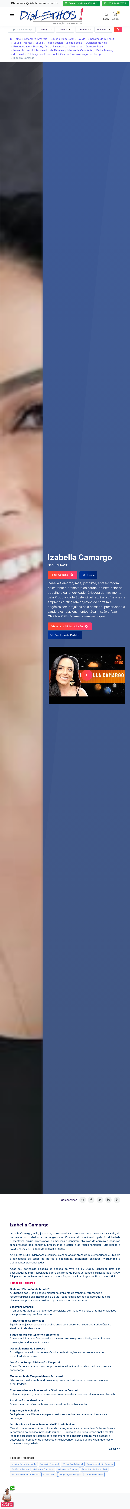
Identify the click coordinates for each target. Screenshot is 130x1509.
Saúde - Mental (22, 42)
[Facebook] (91, 1200)
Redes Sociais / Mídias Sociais (64, 42)
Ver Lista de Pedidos (67, 635)
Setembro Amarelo (35, 38)
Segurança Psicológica (70, 1474)
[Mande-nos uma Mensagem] (8, 1496)
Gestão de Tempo (20, 1469)
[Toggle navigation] (12, 16)
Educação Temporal (49, 1464)
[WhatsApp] (82, 1200)
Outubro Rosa (94, 46)
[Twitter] (100, 1200)
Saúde (39, 42)
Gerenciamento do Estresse (100, 1464)
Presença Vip (41, 46)
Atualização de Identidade (24, 1464)
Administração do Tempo (87, 54)
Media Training (104, 50)
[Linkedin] (108, 1200)
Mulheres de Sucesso (68, 1469)
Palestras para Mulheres (67, 46)
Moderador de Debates (50, 50)
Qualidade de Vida (96, 42)
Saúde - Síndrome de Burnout (96, 38)
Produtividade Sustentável (94, 1469)
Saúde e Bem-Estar (62, 38)
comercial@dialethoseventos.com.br (36, 3)
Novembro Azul (23, 50)
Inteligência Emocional (43, 54)
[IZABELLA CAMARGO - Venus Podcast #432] (87, 675)
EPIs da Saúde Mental (73, 1464)
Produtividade (21, 46)
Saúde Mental (49, 1474)
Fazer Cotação (60, 574)
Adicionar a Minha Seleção (67, 626)
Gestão (64, 54)
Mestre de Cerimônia (79, 50)
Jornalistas (19, 54)
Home (17, 38)
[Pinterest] (117, 1200)
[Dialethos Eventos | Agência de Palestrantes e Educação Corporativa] (51, 16)
